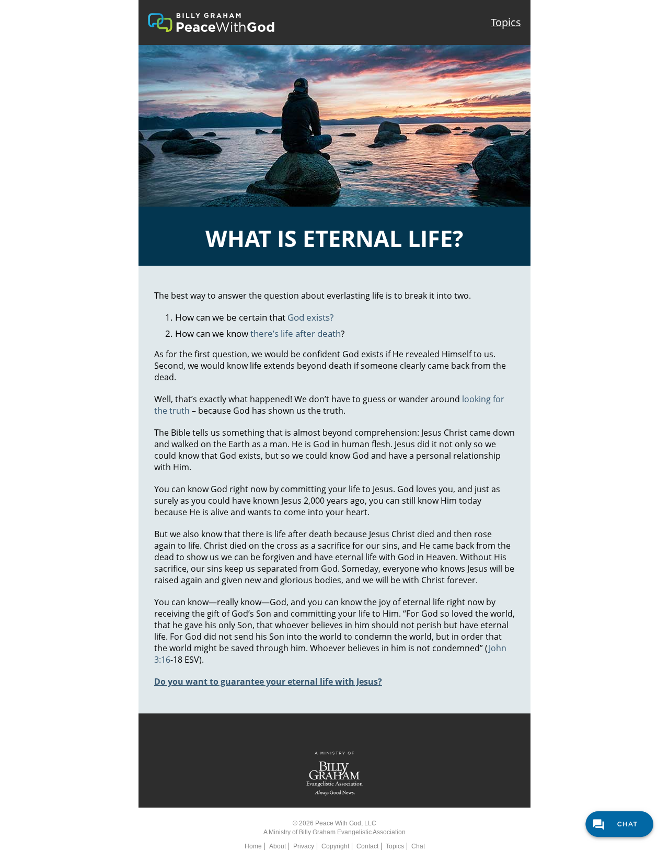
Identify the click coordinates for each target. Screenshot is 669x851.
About (277, 846)
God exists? (310, 317)
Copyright (335, 846)
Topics (506, 22)
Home (253, 846)
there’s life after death (295, 333)
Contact (367, 846)
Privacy (303, 846)
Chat (418, 846)
